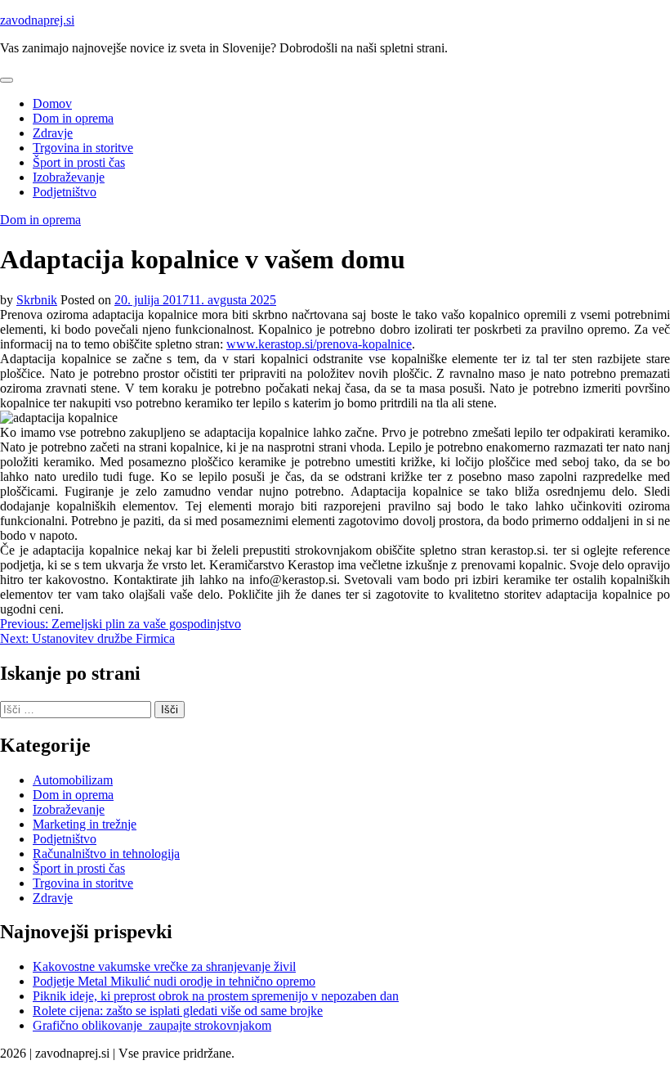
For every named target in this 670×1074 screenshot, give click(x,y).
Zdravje (53, 133)
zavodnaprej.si (37, 20)
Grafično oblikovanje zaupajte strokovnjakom (152, 1025)
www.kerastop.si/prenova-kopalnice (319, 344)
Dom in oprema (73, 118)
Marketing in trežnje (84, 824)
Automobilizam (73, 780)
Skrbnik (36, 300)
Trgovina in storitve (83, 148)
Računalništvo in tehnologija (106, 854)
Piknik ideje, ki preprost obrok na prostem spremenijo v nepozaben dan (216, 996)
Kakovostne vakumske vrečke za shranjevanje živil (164, 966)
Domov (52, 103)
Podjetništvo (64, 192)
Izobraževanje (69, 177)
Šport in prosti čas (79, 162)
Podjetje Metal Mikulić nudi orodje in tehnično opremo (174, 981)
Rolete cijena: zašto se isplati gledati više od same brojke (178, 1011)
